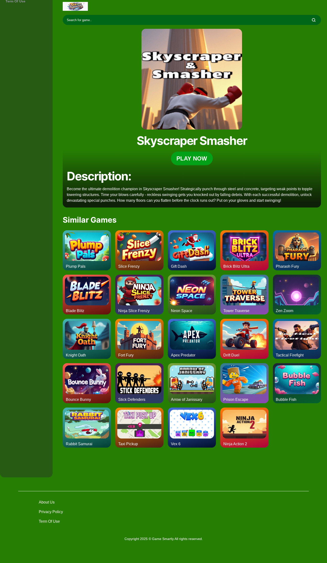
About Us (47, 502)
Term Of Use (49, 521)
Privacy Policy (51, 512)
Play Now (191, 158)
